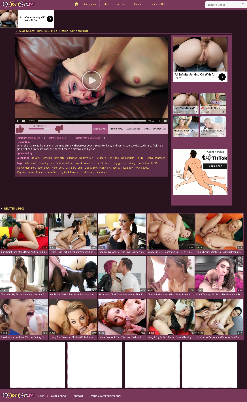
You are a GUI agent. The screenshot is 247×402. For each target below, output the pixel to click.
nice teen (57, 167)
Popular (138, 4)
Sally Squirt (30, 163)
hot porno (87, 172)
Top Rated (121, 4)
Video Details (100, 128)
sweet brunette (84, 163)
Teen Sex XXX (157, 4)
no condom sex (26, 167)
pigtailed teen (25, 172)
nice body (127, 167)
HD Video (113, 158)
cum (80, 167)
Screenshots (133, 128)
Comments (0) (160, 128)
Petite (140, 158)
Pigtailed (160, 158)
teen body (43, 167)
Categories (90, 4)
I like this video (20, 129)
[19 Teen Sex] (18, 4)
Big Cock (35, 158)
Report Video (116, 128)
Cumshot (72, 158)
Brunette (59, 158)
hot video (143, 163)
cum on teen (102, 163)
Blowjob (47, 158)
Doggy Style (86, 158)
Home (41, 396)
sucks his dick (64, 163)
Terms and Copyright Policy (106, 396)
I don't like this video (59, 129)
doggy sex (91, 167)
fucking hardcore (109, 167)
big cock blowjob (69, 172)
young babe (141, 167)
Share (147, 128)
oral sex (70, 167)
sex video (101, 172)
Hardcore (101, 158)
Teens (149, 158)
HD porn (155, 163)
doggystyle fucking (124, 163)
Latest (106, 4)
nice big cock (46, 163)
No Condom (127, 158)
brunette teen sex (47, 172)
